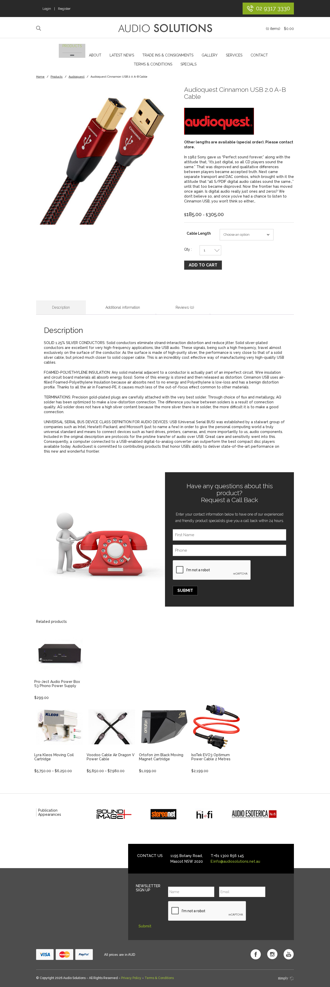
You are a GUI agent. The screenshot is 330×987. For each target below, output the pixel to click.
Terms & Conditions (153, 64)
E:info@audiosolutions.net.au (235, 861)
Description (61, 307)
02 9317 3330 (273, 8)
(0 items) (280, 29)
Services (234, 55)
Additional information (122, 307)
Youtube (289, 954)
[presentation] (212, 570)
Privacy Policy (131, 978)
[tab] (61, 307)
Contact (259, 55)
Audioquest (77, 76)
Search (39, 28)
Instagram (272, 954)
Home (40, 76)
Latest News (122, 55)
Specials (188, 64)
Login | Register (57, 9)
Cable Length (199, 233)
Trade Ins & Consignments (167, 55)
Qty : (188, 249)
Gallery (210, 55)
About (95, 55)
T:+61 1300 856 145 (227, 856)
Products (72, 46)
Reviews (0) (185, 307)
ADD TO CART (203, 265)
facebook (256, 954)
